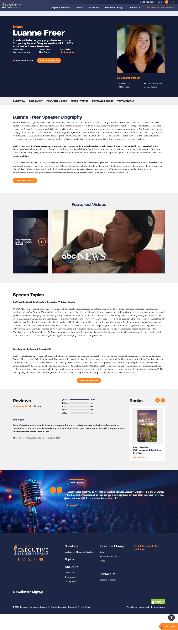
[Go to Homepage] (11, 5)
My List (162, 2)
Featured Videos (56, 100)
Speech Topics (79, 100)
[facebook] (18, 559)
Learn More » (139, 457)
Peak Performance (153, 83)
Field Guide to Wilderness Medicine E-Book (147, 450)
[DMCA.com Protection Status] (158, 601)
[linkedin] (35, 559)
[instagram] (24, 559)
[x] (29, 559)
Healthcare (124, 83)
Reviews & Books (102, 100)
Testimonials (125, 100)
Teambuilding (150, 86)
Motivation (124, 86)
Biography (36, 100)
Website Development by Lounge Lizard (145, 607)
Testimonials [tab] (77, 482)
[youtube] (41, 559)
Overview (19, 100)
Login (173, 2)
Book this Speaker (49, 60)
